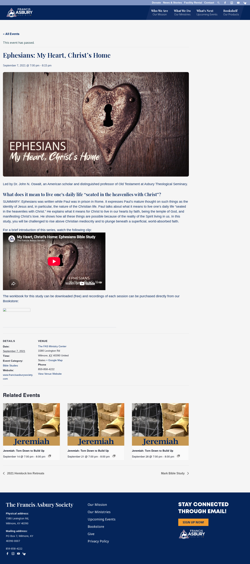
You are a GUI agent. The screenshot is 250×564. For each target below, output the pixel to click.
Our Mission (97, 504)
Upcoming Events (101, 519)
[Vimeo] (245, 3)
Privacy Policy (98, 541)
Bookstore (96, 526)
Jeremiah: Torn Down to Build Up (23, 450)
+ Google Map (54, 360)
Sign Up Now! (193, 522)
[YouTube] (238, 3)
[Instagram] (232, 3)
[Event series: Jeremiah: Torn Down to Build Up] (49, 456)
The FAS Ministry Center (52, 346)
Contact (209, 2)
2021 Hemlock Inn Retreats (25, 473)
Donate (156, 2)
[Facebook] (225, 3)
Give (91, 534)
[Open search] (218, 3)
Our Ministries (99, 512)
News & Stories (172, 2)
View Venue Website (50, 373)
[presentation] (31, 424)
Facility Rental (193, 2)
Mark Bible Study (173, 473)
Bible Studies (10, 365)
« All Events (11, 34)
